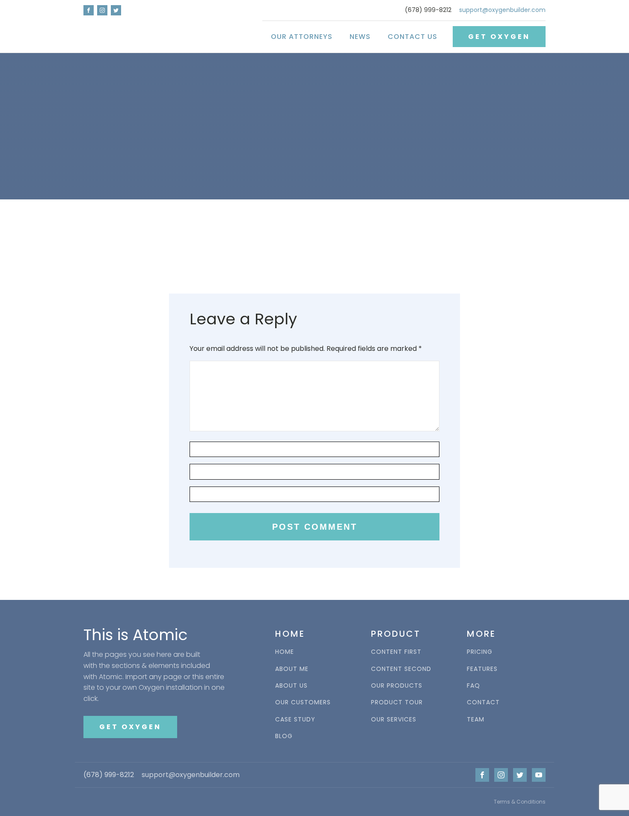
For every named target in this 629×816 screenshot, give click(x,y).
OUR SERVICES (393, 719)
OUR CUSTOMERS (303, 702)
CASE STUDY (295, 719)
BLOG (284, 736)
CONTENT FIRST (396, 652)
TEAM (475, 719)
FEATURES (482, 669)
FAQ (473, 685)
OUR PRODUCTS (396, 685)
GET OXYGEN (499, 37)
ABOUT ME (292, 669)
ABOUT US (291, 685)
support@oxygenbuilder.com (502, 10)
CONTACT (483, 702)
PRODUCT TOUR (397, 702)
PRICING (480, 652)
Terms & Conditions (520, 801)
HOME (284, 652)
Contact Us (412, 37)
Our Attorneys (301, 37)
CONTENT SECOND (401, 669)
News (360, 37)
